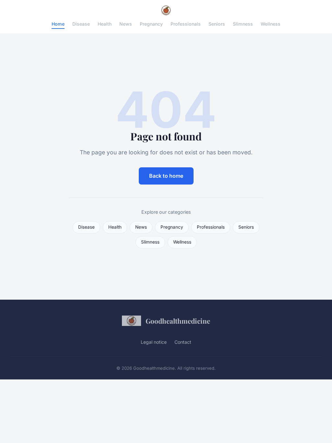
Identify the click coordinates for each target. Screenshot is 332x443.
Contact (182, 342)
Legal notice (154, 342)
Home (58, 24)
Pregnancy (151, 24)
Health (105, 24)
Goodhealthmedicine (178, 320)
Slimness (243, 24)
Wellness (270, 24)
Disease (81, 24)
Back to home (166, 176)
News (125, 24)
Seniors (216, 24)
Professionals (186, 24)
